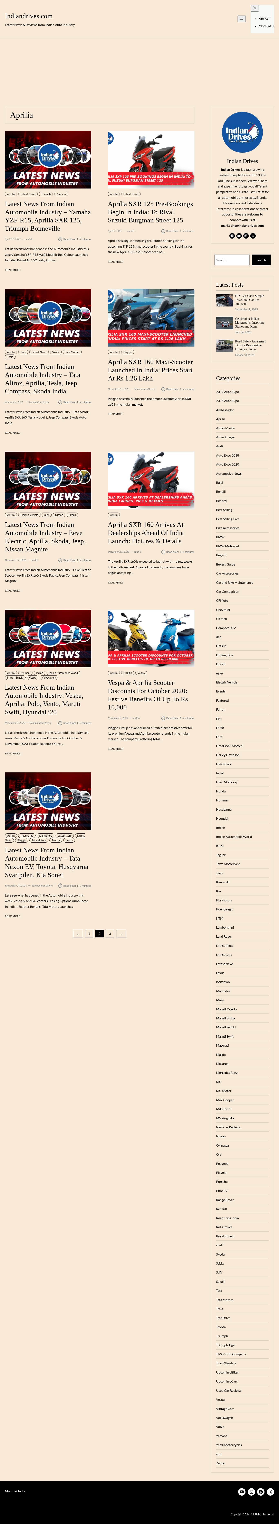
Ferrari (220, 709)
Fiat (219, 718)
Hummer (222, 800)
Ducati (220, 664)
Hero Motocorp (227, 782)
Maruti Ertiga (225, 1018)
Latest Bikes (224, 945)
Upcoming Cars (227, 1381)
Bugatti (221, 555)
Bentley (221, 501)
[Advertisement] (139, 70)
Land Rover (224, 936)
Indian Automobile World (63, 672)
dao (218, 637)
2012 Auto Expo (227, 392)
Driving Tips (224, 655)
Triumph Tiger (226, 1345)
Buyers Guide (225, 564)
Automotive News (229, 473)
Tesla (10, 356)
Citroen (221, 619)
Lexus (220, 973)
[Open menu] (242, 19)
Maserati (222, 1045)
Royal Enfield (225, 1236)
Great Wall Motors (229, 746)
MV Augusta (225, 1118)
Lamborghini (225, 927)
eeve (219, 673)
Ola (218, 1154)
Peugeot (222, 1163)
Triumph (46, 194)
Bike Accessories (227, 528)
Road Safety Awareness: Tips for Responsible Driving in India (251, 345)
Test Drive (223, 1318)
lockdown (223, 982)
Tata (219, 1290)
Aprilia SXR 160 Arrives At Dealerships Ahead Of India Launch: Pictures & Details (146, 533)
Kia (218, 891)
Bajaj (219, 482)
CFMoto (222, 600)
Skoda (55, 352)
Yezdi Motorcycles (229, 1445)
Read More (12, 270)
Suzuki (220, 1281)
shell (219, 1245)
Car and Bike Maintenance (234, 582)
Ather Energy (225, 437)
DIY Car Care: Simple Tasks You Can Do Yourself (249, 299)
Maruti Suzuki (15, 677)
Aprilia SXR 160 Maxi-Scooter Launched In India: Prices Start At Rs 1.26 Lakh (150, 370)
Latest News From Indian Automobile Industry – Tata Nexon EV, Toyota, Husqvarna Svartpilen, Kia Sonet (46, 862)
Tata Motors (72, 352)
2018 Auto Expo (227, 401)
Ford (219, 736)
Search (261, 260)
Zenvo (220, 1463)
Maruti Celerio (226, 1009)
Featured (222, 700)
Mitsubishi (223, 1109)
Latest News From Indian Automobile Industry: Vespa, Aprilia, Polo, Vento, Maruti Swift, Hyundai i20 (44, 699)
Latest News (27, 194)
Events (221, 691)
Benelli (221, 491)
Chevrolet (223, 610)
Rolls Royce (224, 1227)
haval (220, 773)
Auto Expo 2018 (227, 455)
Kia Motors (45, 835)
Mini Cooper (225, 1100)
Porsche (222, 1181)
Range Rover (225, 1200)
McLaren (222, 1063)
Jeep (23, 352)
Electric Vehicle (29, 514)
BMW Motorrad (227, 546)
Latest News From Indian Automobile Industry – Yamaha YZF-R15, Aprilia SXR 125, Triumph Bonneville (48, 216)
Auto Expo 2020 (227, 464)
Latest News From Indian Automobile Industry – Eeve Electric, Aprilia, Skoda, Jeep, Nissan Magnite (45, 537)
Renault (221, 1209)
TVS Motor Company (231, 1354)
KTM (219, 918)
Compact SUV (226, 628)
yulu (219, 1454)
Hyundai (25, 672)
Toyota (56, 840)
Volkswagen (49, 677)
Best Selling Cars (227, 519)
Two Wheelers (226, 1363)
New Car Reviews (228, 1127)
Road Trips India (227, 1218)
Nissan (59, 514)
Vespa (32, 677)
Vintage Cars (225, 1409)
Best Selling (224, 510)
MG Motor (223, 1091)
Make (220, 1000)
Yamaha (61, 194)
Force (220, 727)
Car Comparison (227, 591)
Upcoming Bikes (227, 1372)
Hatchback (223, 764)
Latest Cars (64, 835)
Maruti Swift (225, 1036)
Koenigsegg (224, 909)
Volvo (220, 1427)
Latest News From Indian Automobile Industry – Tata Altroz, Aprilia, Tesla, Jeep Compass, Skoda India (42, 379)
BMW (220, 537)
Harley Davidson (228, 755)
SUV (219, 1272)
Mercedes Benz (227, 1072)
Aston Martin (225, 428)
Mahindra (223, 991)
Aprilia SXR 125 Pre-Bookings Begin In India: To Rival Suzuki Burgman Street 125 (150, 212)
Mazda (221, 1054)
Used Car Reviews (228, 1390)
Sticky (220, 1263)
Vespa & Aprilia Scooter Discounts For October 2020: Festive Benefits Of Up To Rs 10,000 (148, 695)
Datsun (221, 646)
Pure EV (222, 1191)
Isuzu (220, 845)
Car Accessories (227, 573)
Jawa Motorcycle (228, 864)
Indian (39, 672)
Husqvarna (26, 835)
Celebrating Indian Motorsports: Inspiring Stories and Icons (249, 322)
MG (219, 1082)
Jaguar (220, 855)
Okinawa (222, 1145)
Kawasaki (223, 882)
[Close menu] (255, 8)
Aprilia (11, 194)
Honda (221, 791)
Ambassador (225, 410)
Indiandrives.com (29, 16)
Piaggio (127, 352)
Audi (219, 446)
